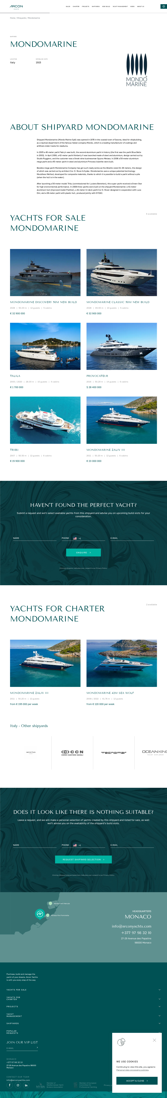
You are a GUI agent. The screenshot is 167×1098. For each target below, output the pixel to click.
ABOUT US (140, 6)
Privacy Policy (101, 568)
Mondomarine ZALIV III (106, 449)
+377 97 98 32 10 (136, 933)
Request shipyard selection (82, 859)
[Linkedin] (26, 1085)
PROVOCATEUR (97, 375)
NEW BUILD (106, 6)
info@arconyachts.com (131, 926)
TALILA (15, 375)
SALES (68, 6)
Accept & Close (135, 1080)
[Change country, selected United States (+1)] (75, 538)
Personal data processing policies (132, 1070)
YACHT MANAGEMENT (120, 6)
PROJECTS (85, 6)
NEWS (132, 6)
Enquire (81, 552)
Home (12, 18)
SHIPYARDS (96, 6)
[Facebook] (10, 1085)
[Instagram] (18, 1085)
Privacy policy (110, 1085)
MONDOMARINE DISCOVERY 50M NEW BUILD (43, 302)
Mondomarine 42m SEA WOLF (110, 692)
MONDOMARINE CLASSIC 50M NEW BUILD (118, 302)
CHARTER (76, 6)
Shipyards (21, 18)
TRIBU (14, 449)
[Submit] (37, 1047)
